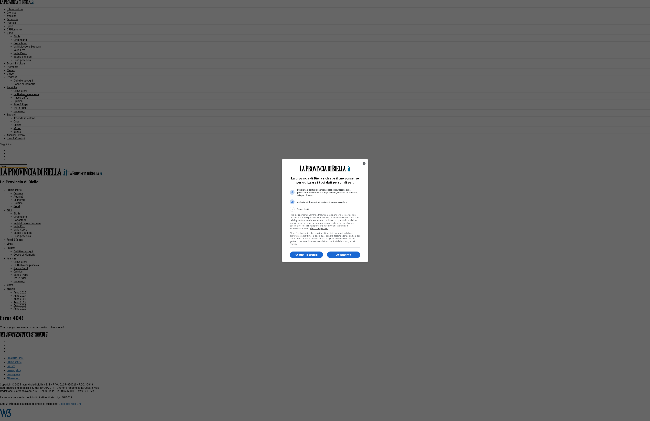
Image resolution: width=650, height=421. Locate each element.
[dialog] (325, 210)
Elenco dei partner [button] (319, 228)
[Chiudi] (364, 163)
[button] (325, 209)
